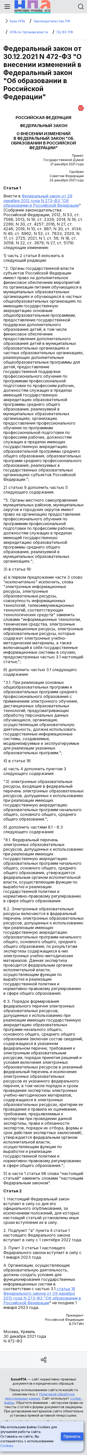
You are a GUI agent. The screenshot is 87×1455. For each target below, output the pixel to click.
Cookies (6, 1446)
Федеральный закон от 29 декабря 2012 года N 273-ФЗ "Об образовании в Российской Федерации (41, 201)
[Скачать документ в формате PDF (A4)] (81, 107)
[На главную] (32, 6)
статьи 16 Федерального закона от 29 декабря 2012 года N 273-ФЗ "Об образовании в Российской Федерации (42, 1295)
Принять (72, 1436)
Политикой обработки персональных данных (40, 1396)
